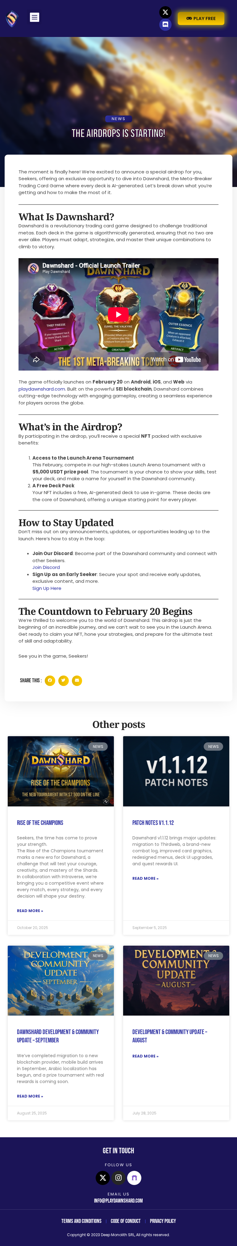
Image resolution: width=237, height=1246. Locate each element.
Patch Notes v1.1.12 (153, 823)
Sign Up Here (46, 588)
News (119, 119)
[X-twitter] (165, 12)
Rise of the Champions (40, 823)
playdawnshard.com (42, 389)
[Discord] (165, 24)
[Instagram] (118, 1178)
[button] (34, 17)
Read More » (30, 910)
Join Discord (46, 567)
